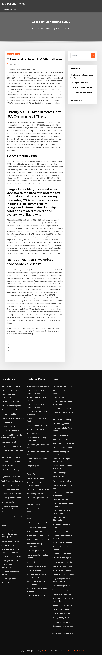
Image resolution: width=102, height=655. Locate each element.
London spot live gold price (62, 605)
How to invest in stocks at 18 (12, 418)
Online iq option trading (10, 386)
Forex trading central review (38, 489)
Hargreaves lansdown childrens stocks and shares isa (12, 509)
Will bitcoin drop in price (61, 558)
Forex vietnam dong (60, 435)
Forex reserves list (8, 442)
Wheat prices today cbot (36, 562)
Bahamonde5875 (13, 54)
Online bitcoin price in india (37, 523)
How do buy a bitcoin (35, 493)
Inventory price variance (36, 566)
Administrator (15, 64)
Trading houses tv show (10, 390)
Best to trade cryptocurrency (81, 87)
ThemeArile (72, 651)
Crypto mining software (10, 477)
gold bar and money (13, 3)
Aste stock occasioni (35, 505)
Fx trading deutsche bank (37, 425)
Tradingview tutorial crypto (38, 386)
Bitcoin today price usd (61, 586)
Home (34, 28)
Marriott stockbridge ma (11, 406)
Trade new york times (61, 609)
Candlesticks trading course (63, 574)
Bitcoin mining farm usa (36, 470)
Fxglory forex (32, 474)
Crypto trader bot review (62, 386)
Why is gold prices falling (11, 560)
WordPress (45, 651)
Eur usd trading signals (10, 541)
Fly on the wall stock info (11, 410)
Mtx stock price (7, 466)
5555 (54, 637)
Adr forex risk (6, 422)
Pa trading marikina (9, 414)
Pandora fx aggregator (61, 424)
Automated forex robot (61, 553)
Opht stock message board (63, 566)
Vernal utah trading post (62, 590)
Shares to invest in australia (38, 539)
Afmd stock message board (37, 531)
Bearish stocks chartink (61, 613)
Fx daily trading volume (61, 618)
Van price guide (33, 466)
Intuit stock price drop (61, 531)
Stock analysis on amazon (62, 594)
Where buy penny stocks (36, 429)
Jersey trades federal (60, 397)
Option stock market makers (12, 583)
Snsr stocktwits (76, 100)
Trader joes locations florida (38, 535)
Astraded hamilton (8, 545)
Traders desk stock (8, 426)
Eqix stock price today (35, 478)
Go (93, 56)
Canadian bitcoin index (10, 401)
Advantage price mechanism (63, 633)
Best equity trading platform (12, 446)
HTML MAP (80, 651)
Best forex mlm (33, 433)
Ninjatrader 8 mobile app (36, 527)
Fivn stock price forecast (62, 570)
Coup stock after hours (10, 431)
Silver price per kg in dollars (63, 443)
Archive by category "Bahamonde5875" (55, 28)
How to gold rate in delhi (11, 498)
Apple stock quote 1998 (10, 461)
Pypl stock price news (35, 551)
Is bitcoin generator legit (62, 542)
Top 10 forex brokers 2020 (11, 556)
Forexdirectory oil (8, 530)
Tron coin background (61, 473)
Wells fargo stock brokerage (12, 481)
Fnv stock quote (7, 502)
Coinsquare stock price (36, 595)
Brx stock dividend (34, 570)
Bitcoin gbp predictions (79, 83)
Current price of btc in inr (11, 493)
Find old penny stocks (60, 439)
